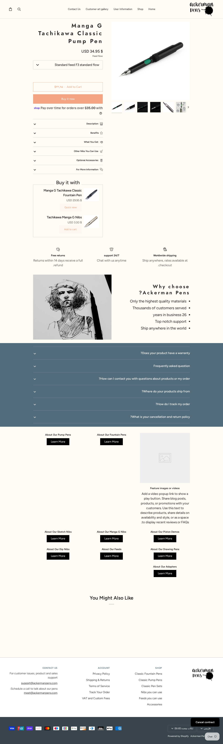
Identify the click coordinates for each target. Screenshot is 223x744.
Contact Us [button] (50, 668)
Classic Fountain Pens (148, 673)
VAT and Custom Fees (96, 698)
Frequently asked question (171, 366)
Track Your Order (99, 692)
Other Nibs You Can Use (86, 151)
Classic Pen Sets (151, 686)
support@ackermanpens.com (39, 683)
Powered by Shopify (178, 736)
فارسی (207, 728)
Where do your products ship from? (166, 391)
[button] (140, 9)
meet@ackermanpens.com (40, 693)
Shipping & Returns (98, 680)
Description (92, 123)
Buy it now (68, 99)
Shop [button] (158, 668)
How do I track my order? (173, 404)
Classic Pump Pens (150, 680)
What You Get (91, 142)
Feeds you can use (150, 698)
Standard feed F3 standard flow (77, 65)
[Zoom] (151, 61)
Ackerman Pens (198, 736)
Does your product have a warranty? (165, 353)
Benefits (94, 133)
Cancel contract (205, 722)
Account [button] (104, 668)
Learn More (111, 441)
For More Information (87, 169)
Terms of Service (99, 686)
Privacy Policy (101, 673)
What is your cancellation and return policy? (160, 417)
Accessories (154, 704)
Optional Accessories (87, 160)
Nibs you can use (151, 692)
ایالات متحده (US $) (184, 728)
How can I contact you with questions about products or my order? (144, 378)
